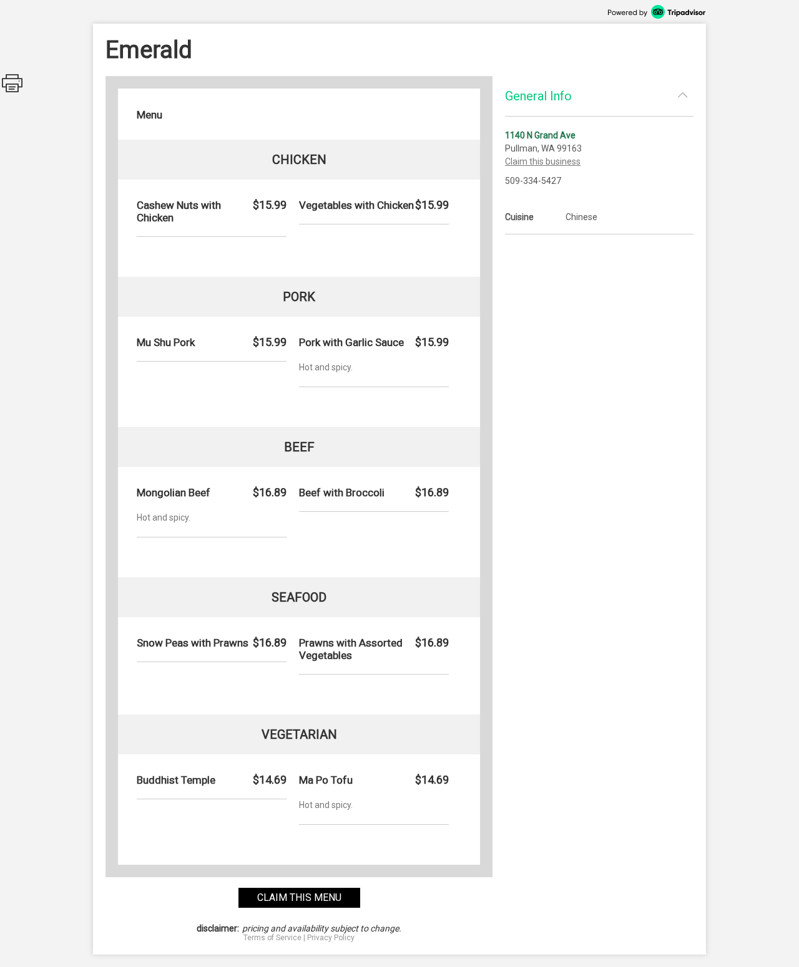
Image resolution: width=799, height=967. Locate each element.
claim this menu (299, 897)
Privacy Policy (331, 937)
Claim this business (543, 161)
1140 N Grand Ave (540, 135)
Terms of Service (272, 937)
